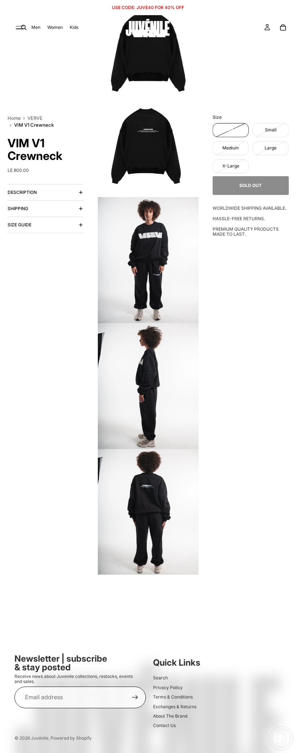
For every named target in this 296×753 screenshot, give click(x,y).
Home (14, 118)
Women (55, 27)
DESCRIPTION (22, 192)
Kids (74, 27)
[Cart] (283, 27)
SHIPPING (18, 208)
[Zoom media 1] (148, 49)
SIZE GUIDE (19, 224)
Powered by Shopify (71, 738)
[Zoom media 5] (148, 512)
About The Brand (170, 716)
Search (160, 678)
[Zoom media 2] (148, 148)
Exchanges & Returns (174, 706)
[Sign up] (135, 697)
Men (35, 27)
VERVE (35, 118)
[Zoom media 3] (148, 260)
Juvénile (39, 738)
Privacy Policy (168, 687)
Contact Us (164, 725)
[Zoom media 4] (148, 386)
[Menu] (19, 27)
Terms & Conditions (173, 697)
